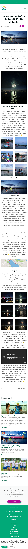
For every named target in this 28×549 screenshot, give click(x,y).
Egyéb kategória (6, 389)
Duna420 (4, 473)
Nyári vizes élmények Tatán (9, 416)
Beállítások (11, 546)
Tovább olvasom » (4, 427)
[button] (25, 8)
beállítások (4, 544)
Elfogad (4, 546)
